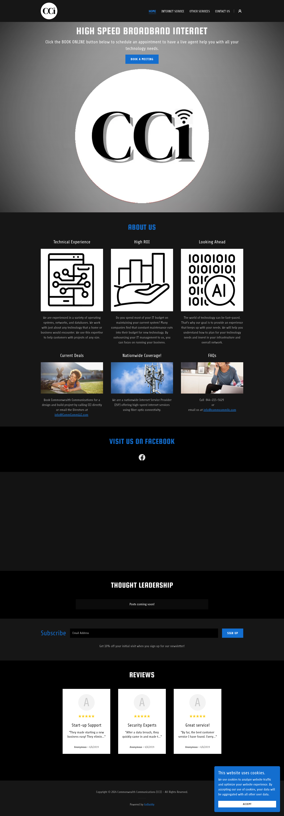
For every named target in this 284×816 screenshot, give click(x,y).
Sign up (232, 633)
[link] (49, 11)
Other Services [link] (199, 11)
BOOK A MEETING (142, 59)
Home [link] (152, 11)
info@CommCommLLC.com (71, 415)
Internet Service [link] (172, 11)
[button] (240, 11)
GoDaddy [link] (149, 804)
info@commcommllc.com (219, 410)
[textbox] (144, 633)
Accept (247, 804)
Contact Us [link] (222, 11)
